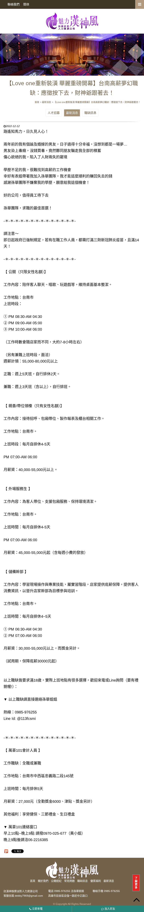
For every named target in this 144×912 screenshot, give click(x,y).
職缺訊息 (90, 112)
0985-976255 (112, 891)
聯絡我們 (14, 4)
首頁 (32, 880)
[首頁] (72, 21)
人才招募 (54, 112)
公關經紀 (56, 880)
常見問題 (69, 880)
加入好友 (109, 908)
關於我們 (43, 880)
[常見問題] (72, 52)
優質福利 (95, 880)
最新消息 (72, 112)
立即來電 (37, 908)
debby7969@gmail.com (29, 895)
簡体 (26, 4)
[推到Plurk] (6, 851)
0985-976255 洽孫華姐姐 (69, 891)
